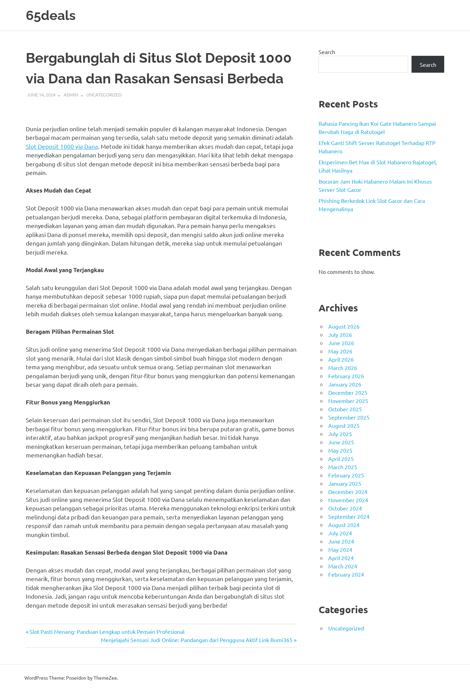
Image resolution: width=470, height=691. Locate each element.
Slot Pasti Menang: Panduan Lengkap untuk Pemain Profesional (106, 631)
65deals (51, 15)
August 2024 (344, 524)
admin (71, 94)
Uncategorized (103, 94)
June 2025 (341, 442)
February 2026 (346, 375)
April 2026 (341, 359)
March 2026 (342, 367)
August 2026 (344, 326)
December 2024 (347, 491)
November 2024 (348, 499)
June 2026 (341, 342)
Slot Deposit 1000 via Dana (62, 146)
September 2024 (349, 516)
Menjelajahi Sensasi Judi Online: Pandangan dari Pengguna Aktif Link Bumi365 (196, 639)
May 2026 (340, 351)
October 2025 (345, 408)
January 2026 (344, 384)
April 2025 (341, 458)
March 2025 (342, 466)
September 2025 (349, 417)
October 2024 (345, 508)
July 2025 (340, 433)
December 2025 (347, 392)
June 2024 (341, 541)
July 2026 (340, 334)
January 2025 (344, 483)
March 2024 (342, 566)
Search (327, 51)
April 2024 (341, 557)
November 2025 (348, 400)
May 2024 (340, 549)
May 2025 (340, 450)
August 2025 (344, 425)
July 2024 (340, 532)
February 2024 (346, 574)
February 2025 (346, 475)
